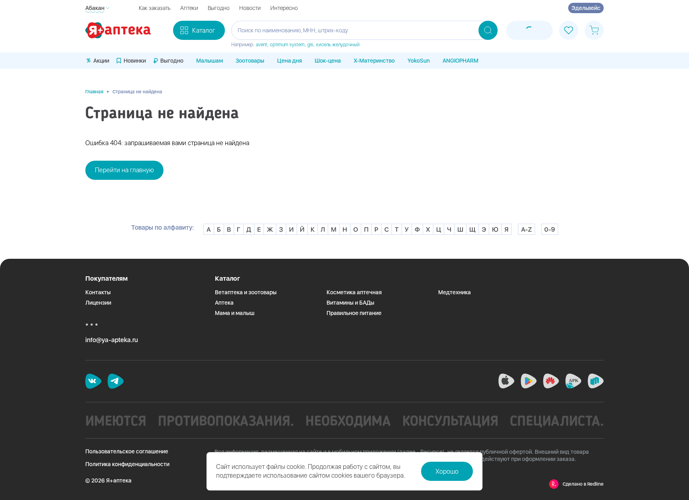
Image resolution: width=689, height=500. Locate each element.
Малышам (209, 60)
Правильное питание (354, 313)
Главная (94, 91)
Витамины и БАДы (350, 302)
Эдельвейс (585, 8)
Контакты (98, 292)
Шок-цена (328, 60)
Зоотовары (250, 60)
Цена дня (289, 60)
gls (310, 44)
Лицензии (98, 302)
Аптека (224, 302)
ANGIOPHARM (460, 60)
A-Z (526, 229)
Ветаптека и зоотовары (246, 292)
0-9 (549, 229)
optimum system (287, 44)
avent (261, 44)
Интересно (284, 8)
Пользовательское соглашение (126, 451)
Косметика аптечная (354, 292)
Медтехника (454, 292)
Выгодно (219, 8)
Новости (250, 8)
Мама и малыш (234, 313)
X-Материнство (374, 60)
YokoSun (418, 60)
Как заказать (155, 8)
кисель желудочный (338, 44)
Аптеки (189, 8)
